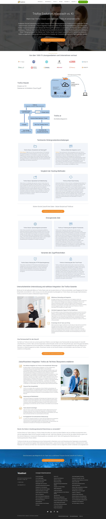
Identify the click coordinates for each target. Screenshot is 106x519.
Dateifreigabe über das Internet (41, 483)
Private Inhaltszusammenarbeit (59, 502)
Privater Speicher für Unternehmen (42, 492)
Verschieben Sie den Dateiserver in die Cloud (80, 480)
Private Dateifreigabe (39, 476)
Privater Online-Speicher (58, 506)
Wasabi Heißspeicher (57, 488)
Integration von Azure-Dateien (59, 486)
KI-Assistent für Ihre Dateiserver (78, 501)
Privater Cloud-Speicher (58, 507)
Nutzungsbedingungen (74, 516)
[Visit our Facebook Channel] (54, 512)
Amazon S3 (56, 476)
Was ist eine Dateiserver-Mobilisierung (42, 496)
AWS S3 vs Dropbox (57, 480)
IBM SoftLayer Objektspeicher (59, 497)
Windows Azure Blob (57, 481)
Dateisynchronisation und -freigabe (42, 490)
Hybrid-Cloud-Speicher (76, 485)
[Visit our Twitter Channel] (47, 512)
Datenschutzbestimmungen (63, 516)
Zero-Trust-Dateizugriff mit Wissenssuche (79, 499)
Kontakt (60, 1)
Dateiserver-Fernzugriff (40, 481)
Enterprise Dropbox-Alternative (77, 494)
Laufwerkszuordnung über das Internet (43, 485)
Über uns (81, 516)
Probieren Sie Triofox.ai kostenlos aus (53, 39)
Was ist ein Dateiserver (40, 494)
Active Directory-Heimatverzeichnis (78, 483)
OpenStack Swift (57, 495)
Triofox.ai (57, 152)
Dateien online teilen (75, 481)
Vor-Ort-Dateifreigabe (39, 478)
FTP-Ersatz (38, 505)
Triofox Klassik (23, 152)
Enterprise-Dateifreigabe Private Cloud (61, 500)
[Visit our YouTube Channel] (51, 512)
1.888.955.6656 (82, 1)
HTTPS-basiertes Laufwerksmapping (60, 498)
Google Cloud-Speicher (58, 490)
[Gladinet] (21, 2)
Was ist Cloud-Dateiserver (40, 499)
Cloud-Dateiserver (39, 501)
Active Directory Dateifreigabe (41, 480)
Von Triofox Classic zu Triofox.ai (78, 503)
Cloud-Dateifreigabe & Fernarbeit (78, 476)
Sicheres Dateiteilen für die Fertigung (42, 503)
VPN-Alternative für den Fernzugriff (78, 490)
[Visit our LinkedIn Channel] (57, 512)
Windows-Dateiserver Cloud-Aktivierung (79, 496)
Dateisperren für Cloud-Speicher (41, 487)
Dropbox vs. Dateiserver (76, 492)
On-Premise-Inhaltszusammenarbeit (60, 504)
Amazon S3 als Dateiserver (59, 478)
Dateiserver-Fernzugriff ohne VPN (78, 478)
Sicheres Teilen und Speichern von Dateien (79, 487)
